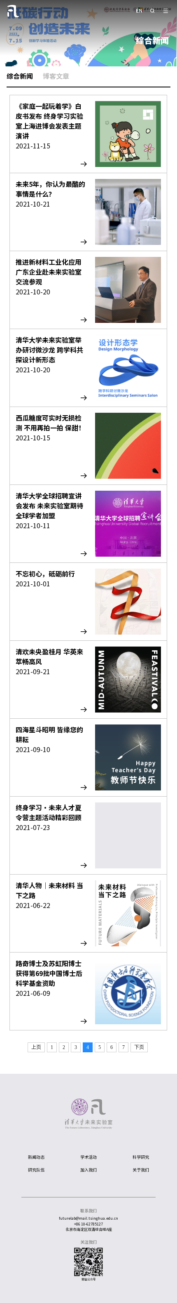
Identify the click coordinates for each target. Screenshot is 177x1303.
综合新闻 (20, 76)
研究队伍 (36, 1170)
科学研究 (141, 1157)
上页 (36, 1047)
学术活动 (88, 1157)
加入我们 (88, 1170)
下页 (139, 1047)
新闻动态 (36, 1157)
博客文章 (56, 76)
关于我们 (141, 1170)
